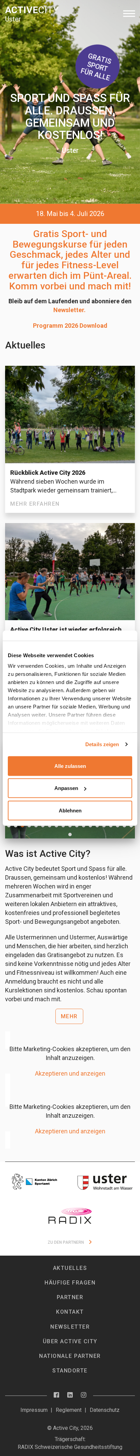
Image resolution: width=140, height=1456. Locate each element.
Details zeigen (102, 744)
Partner (70, 1297)
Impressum (34, 1410)
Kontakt (70, 1312)
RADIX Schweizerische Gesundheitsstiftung (70, 1447)
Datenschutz (105, 1410)
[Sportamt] (35, 1182)
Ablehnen (70, 810)
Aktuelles (70, 1268)
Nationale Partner (70, 1356)
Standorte (70, 1370)
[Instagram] (83, 1395)
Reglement (69, 1410)
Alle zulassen (70, 766)
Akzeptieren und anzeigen (70, 1073)
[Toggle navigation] (129, 13)
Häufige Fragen (70, 1282)
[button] (22, 825)
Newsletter (70, 1327)
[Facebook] (56, 1395)
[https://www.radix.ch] (70, 1215)
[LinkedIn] (70, 1395)
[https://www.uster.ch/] (105, 1182)
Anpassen (66, 788)
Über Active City (70, 1341)
